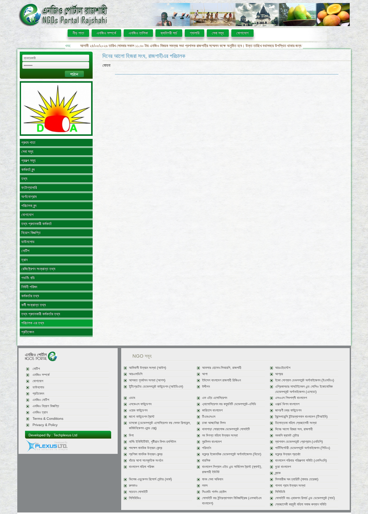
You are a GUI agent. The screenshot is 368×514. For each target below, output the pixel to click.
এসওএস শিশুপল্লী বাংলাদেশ (291, 398)
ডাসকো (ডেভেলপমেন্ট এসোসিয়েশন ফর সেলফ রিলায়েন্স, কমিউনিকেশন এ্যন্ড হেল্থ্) (160, 425)
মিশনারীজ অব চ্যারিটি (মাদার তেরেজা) (296, 479)
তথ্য (24, 178)
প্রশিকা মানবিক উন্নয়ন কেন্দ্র (145, 454)
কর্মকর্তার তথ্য (30, 296)
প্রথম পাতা (28, 142)
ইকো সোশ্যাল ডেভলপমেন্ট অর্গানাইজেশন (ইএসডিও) (304, 380)
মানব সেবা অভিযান (212, 479)
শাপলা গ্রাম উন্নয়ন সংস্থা (290, 485)
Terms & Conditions (48, 419)
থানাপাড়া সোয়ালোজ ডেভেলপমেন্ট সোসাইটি (226, 429)
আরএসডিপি (135, 374)
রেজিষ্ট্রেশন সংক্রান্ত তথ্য (38, 269)
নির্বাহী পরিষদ (29, 287)
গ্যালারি (194, 33)
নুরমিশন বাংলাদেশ (212, 442)
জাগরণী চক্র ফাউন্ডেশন (288, 410)
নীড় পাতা (78, 33)
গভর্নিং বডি (28, 278)
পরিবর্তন (206, 448)
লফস (205, 485)
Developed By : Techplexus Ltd (53, 435)
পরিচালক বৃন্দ (29, 205)
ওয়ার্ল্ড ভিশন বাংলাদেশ (287, 404)
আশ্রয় (279, 374)
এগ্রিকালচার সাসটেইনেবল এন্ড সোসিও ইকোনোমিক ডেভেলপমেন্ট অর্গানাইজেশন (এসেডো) (304, 389)
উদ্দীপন (206, 386)
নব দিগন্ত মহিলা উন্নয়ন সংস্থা (220, 435)
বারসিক (206, 460)
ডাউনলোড (28, 242)
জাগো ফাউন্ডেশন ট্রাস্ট (141, 417)
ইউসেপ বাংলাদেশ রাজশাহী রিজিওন (221, 380)
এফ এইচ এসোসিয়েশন (214, 398)
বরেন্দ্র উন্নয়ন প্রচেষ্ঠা (287, 454)
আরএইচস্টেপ (282, 368)
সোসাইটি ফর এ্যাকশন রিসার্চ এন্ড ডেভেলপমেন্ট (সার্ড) (305, 498)
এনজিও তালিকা (138, 33)
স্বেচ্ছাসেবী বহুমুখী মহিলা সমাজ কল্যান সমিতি (300, 504)
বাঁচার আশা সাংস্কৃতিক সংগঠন (146, 460)
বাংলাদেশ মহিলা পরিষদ (141, 467)
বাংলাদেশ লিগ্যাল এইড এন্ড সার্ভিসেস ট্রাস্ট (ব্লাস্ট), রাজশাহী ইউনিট (232, 469)
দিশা (131, 435)
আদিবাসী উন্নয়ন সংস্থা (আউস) (147, 368)
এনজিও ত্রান (40, 412)
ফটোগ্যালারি (29, 187)
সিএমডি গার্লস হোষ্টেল (214, 492)
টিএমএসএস (208, 417)
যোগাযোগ (242, 33)
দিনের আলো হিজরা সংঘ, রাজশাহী (294, 429)
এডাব (132, 398)
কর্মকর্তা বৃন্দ (28, 169)
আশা (205, 374)
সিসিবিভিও (135, 498)
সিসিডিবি (280, 492)
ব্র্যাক (278, 473)
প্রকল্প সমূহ (28, 160)
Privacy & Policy (45, 425)
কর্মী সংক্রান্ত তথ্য (33, 305)
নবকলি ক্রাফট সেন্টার (287, 435)
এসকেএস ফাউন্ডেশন (140, 404)
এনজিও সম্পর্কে (106, 33)
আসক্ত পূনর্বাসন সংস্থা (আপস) (147, 380)
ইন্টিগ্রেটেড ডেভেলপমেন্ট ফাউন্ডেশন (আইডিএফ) (156, 386)
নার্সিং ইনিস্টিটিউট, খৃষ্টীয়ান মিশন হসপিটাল (152, 442)
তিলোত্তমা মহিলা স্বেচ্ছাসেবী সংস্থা (296, 423)
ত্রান (24, 260)
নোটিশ (25, 251)
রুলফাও (133, 485)
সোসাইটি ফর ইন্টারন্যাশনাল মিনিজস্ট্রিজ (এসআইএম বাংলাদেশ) (231, 500)
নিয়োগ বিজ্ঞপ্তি (31, 233)
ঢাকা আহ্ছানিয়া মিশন (214, 423)
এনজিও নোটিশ (41, 400)
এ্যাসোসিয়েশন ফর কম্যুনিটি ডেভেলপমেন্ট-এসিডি (229, 404)
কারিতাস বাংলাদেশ (212, 410)
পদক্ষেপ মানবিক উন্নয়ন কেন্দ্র (145, 448)
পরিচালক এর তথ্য (32, 323)
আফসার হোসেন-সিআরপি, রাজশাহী (221, 368)
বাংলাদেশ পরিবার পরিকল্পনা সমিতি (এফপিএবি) (301, 460)
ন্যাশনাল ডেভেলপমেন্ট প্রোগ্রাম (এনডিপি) (299, 442)
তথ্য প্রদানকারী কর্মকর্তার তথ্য (40, 314)
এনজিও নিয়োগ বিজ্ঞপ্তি (46, 406)
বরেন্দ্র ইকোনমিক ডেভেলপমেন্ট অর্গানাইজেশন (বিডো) (231, 454)
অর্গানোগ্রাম (29, 196)
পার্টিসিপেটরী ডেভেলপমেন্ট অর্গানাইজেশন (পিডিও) (302, 448)
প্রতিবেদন (27, 332)
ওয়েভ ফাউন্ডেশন (138, 410)
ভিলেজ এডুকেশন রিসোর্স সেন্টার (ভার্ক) (150, 479)
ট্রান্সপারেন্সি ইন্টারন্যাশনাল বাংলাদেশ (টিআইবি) (301, 417)
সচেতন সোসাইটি (138, 492)
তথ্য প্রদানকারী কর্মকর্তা (36, 224)
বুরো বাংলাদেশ (283, 467)
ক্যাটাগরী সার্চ (168, 33)
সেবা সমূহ (218, 33)
